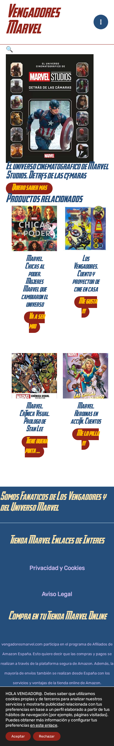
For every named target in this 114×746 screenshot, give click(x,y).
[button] (57, 49)
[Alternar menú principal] (101, 22)
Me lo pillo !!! (88, 439)
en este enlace (43, 725)
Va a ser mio (36, 322)
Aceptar (18, 736)
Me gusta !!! (88, 307)
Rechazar (47, 736)
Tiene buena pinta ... (36, 446)
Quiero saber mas (29, 188)
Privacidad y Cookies (57, 567)
